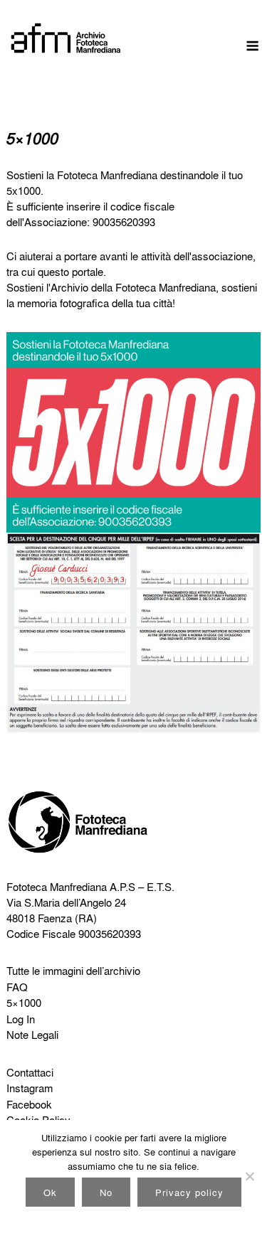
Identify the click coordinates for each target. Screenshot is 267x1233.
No (106, 1192)
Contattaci (29, 1072)
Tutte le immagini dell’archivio (73, 970)
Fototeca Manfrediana (56, 887)
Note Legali (32, 1034)
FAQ (17, 987)
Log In (20, 1019)
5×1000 (23, 1002)
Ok (50, 1192)
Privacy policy (189, 1192)
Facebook (29, 1104)
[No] (249, 1176)
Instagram (29, 1088)
